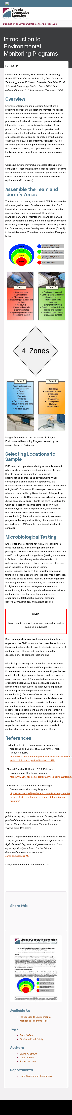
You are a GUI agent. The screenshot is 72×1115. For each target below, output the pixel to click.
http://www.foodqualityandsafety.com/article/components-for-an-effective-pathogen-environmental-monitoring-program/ (40, 797)
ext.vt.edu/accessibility (17, 856)
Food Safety (26, 1035)
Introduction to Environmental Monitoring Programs (30, 24)
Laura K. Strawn (28, 1053)
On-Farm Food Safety (31, 1039)
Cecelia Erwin (27, 1057)
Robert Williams (28, 1061)
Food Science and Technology (36, 1076)
